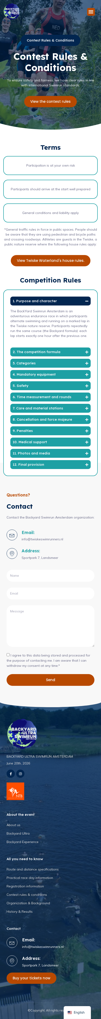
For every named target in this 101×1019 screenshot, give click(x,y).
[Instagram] (20, 774)
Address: (31, 550)
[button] (91, 12)
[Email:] (12, 535)
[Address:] (12, 553)
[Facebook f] (11, 774)
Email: (28, 532)
